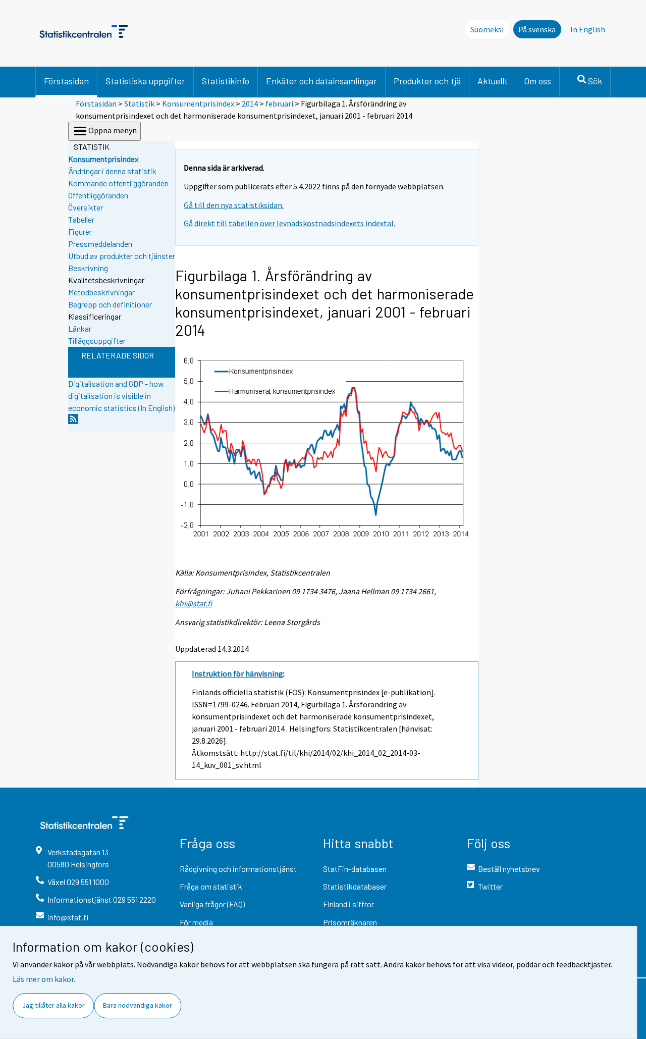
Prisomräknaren (350, 922)
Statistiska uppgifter (145, 80)
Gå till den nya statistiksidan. (234, 205)
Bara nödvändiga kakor (137, 1005)
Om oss (537, 80)
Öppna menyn (112, 130)
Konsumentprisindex (198, 103)
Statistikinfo (225, 80)
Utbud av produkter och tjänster (121, 256)
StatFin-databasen (355, 868)
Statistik (139, 103)
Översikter (85, 207)
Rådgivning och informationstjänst (238, 868)
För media (196, 922)
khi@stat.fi (193, 603)
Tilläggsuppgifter (97, 340)
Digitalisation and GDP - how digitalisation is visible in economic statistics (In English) (121, 395)
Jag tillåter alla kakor (53, 1005)
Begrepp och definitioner (110, 304)
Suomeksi (487, 29)
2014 (250, 103)
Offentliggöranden (98, 195)
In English (587, 29)
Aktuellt (492, 80)
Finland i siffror (348, 904)
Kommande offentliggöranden (118, 183)
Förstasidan (66, 80)
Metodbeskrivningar (101, 292)
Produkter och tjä (427, 80)
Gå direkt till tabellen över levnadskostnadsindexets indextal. (289, 223)
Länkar (79, 328)
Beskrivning (88, 268)
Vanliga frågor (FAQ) (212, 904)
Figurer (80, 231)
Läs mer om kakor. (44, 979)
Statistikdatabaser (355, 886)
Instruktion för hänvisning (237, 673)
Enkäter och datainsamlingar (321, 80)
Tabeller (81, 219)
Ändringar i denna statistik (112, 171)
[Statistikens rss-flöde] (73, 422)
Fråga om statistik (211, 886)
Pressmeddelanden (100, 243)
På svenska (537, 29)
